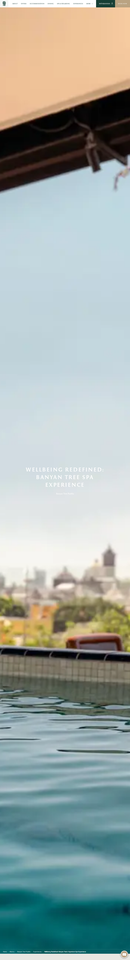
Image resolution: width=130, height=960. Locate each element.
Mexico (12, 951)
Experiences (37, 951)
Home (5, 951)
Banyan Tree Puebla (23, 951)
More (88, 3)
